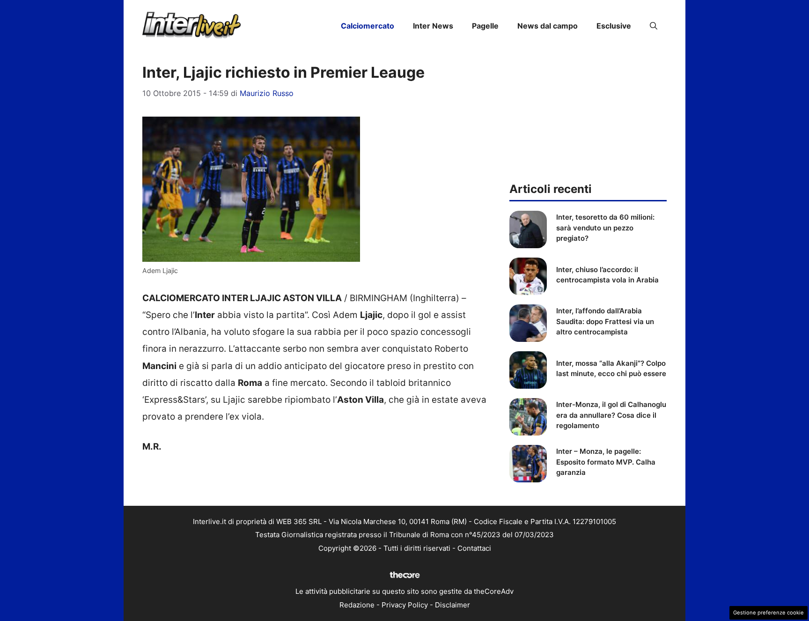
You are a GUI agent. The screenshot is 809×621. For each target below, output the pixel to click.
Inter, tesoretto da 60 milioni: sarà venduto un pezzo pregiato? (605, 228)
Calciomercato (367, 25)
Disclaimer (452, 604)
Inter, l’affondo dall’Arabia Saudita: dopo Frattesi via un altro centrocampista (605, 321)
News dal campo (547, 25)
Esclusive (613, 25)
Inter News (433, 25)
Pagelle (485, 25)
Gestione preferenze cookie (768, 612)
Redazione (357, 604)
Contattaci (474, 548)
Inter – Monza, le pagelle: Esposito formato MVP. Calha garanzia (605, 462)
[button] (653, 26)
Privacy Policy (405, 604)
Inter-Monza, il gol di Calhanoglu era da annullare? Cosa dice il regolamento (611, 415)
